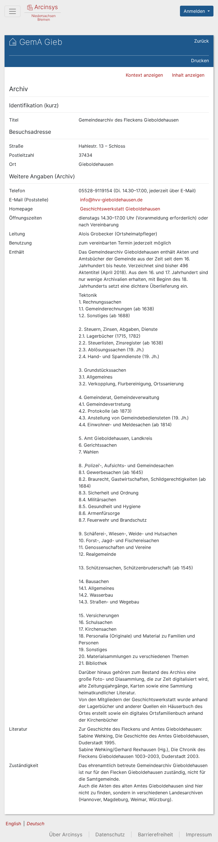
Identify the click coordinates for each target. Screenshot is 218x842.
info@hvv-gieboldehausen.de (110, 199)
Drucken (200, 60)
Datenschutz (110, 834)
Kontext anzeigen (144, 75)
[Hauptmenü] (12, 11)
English (13, 823)
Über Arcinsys (65, 834)
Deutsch (35, 823)
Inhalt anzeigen (188, 75)
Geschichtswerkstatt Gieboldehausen (119, 209)
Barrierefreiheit (155, 834)
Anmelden (195, 11)
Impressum (199, 834)
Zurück (201, 41)
